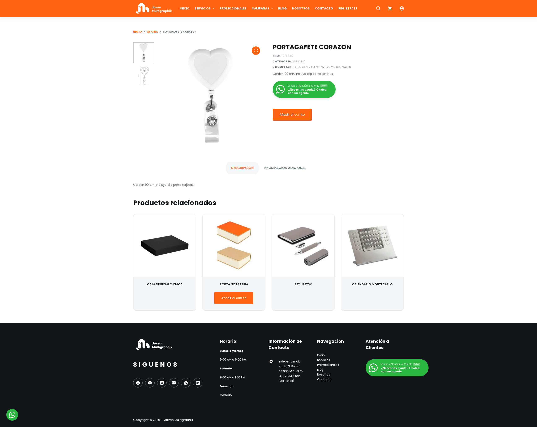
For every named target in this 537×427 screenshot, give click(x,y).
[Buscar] (378, 8)
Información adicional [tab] (284, 167)
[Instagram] (162, 382)
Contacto (324, 8)
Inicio (184, 8)
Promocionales (233, 8)
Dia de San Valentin (307, 67)
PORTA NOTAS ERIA (234, 284)
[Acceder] (402, 8)
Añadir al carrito (292, 114)
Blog (282, 8)
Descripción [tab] (242, 167)
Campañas (260, 8)
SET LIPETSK (303, 284)
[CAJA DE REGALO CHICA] (164, 245)
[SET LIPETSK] (303, 245)
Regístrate (347, 8)
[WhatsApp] (185, 382)
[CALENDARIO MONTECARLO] (372, 245)
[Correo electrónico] (174, 382)
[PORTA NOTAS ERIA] (234, 245)
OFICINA (299, 61)
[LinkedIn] (197, 382)
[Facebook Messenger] (150, 382)
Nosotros (301, 8)
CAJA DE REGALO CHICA (164, 284)
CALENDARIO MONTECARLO (372, 284)
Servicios (203, 8)
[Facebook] (138, 382)
